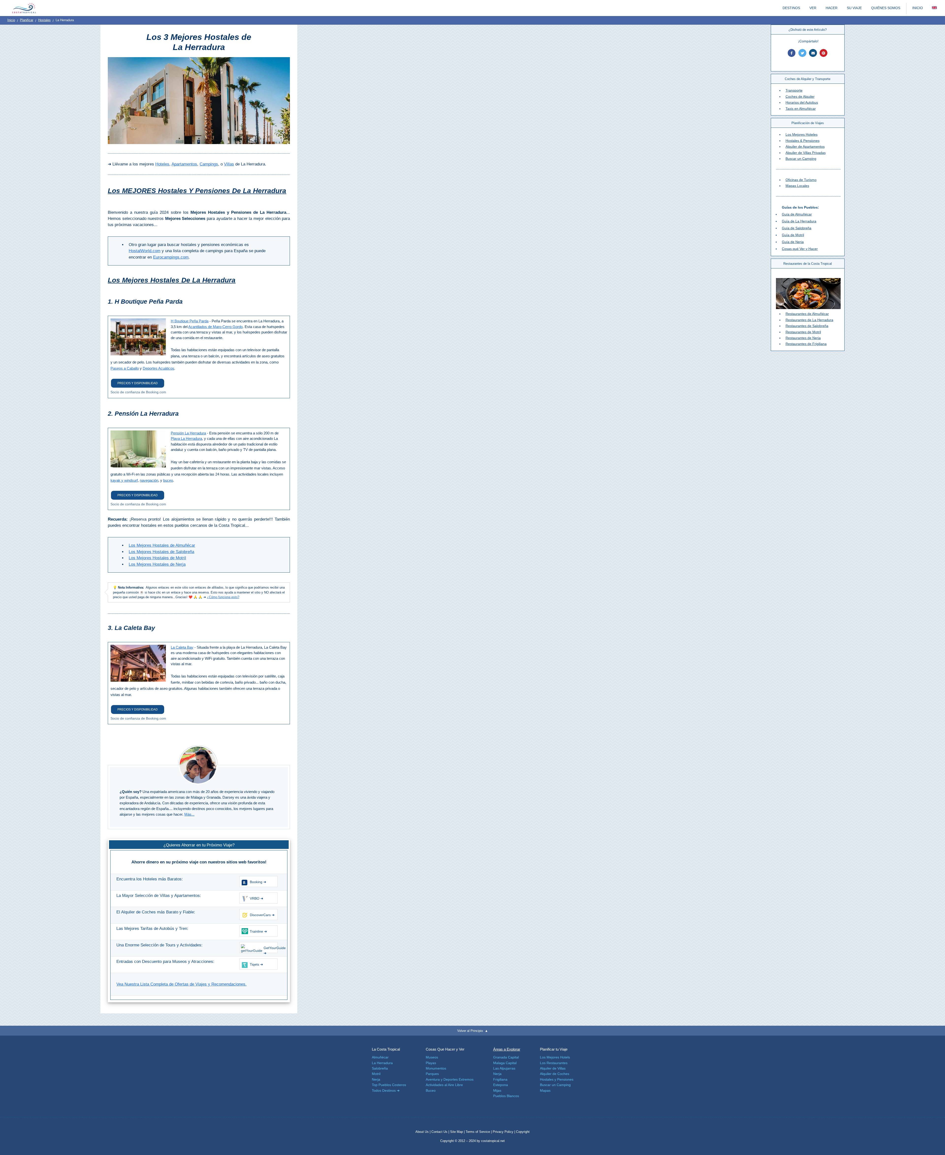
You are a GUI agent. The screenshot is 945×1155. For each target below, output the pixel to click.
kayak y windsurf (124, 480)
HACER (831, 8)
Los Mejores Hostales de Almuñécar (162, 545)
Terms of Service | (479, 1132)
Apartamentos (184, 164)
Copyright (523, 1132)
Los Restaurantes (553, 1063)
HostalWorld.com (144, 250)
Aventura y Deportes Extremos (449, 1079)
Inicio (11, 20)
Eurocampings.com (171, 257)
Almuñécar (380, 1057)
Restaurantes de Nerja (803, 338)
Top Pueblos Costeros (389, 1085)
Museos (432, 1057)
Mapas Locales (797, 186)
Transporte (794, 90)
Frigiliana (500, 1079)
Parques (432, 1074)
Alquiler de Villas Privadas (806, 153)
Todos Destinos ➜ (386, 1090)
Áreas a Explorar (506, 1049)
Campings (209, 164)
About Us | (423, 1132)
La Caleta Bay (182, 647)
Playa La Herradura (186, 438)
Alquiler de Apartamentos (805, 146)
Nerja (376, 1079)
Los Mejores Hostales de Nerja (157, 564)
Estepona (500, 1085)
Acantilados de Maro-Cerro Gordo (215, 327)
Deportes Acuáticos (158, 368)
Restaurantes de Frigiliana (806, 344)
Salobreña (380, 1068)
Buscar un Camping (801, 159)
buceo (168, 480)
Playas (431, 1063)
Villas (229, 164)
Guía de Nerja (793, 242)
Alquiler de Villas (553, 1068)
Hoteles (162, 164)
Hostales (44, 20)
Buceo (431, 1090)
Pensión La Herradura (188, 433)
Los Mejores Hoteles (802, 134)
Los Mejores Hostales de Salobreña (161, 551)
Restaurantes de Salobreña (807, 326)
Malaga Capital (505, 1063)
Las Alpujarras (504, 1068)
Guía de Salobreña (796, 228)
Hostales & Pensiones (802, 141)
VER (812, 8)
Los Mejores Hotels (555, 1057)
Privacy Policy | (504, 1132)
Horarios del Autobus (802, 102)
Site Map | (458, 1132)
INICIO (917, 8)
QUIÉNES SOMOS (885, 8)
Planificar (26, 20)
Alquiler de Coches (554, 1074)
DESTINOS (791, 8)
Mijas (497, 1090)
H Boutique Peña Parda (189, 321)
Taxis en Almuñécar (801, 109)
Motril (376, 1074)
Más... (189, 814)
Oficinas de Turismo (801, 180)
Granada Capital (506, 1057)
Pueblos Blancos (506, 1096)
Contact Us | (440, 1132)
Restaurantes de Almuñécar (807, 314)
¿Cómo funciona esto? (223, 597)
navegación (149, 480)
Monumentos (436, 1068)
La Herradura (382, 1063)
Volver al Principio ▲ (472, 1031)
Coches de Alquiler (800, 97)
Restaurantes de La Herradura (809, 320)
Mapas (545, 1090)
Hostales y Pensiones (556, 1079)
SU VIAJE (854, 8)
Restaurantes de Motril (803, 332)
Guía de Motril (793, 235)
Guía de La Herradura (799, 221)
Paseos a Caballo (124, 368)
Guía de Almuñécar (797, 214)
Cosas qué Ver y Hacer (800, 249)
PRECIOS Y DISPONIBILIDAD (137, 383)
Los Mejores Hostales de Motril (157, 558)
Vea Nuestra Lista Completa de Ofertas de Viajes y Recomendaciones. (181, 984)
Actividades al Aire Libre (444, 1085)
